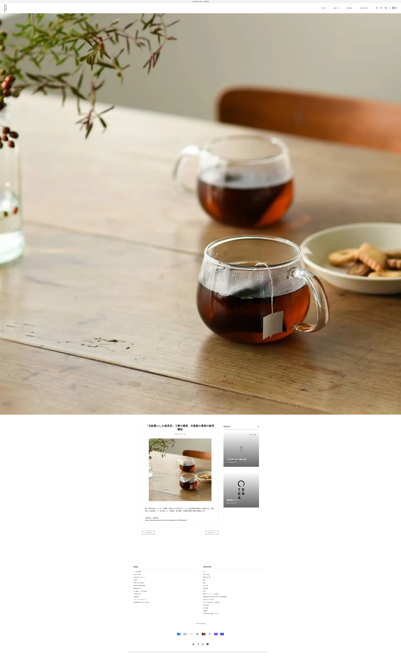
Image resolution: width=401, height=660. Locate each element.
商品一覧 (336, 8)
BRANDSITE (364, 8)
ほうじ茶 (205, 585)
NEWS (323, 8)
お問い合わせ (137, 574)
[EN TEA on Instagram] (203, 644)
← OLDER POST (148, 532)
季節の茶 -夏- (207, 577)
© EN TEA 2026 (200, 623)
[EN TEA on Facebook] (198, 644)
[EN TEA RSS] (258, 427)
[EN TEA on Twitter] (193, 644)
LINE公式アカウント (139, 577)
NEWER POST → (212, 532)
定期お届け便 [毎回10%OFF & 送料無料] (214, 596)
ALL (204, 571)
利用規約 (136, 596)
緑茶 (204, 582)
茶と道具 (205, 608)
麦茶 (204, 580)
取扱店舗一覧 (137, 588)
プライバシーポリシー (140, 599)
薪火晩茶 (205, 588)
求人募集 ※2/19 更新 (140, 591)
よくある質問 (137, 571)
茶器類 (205, 610)
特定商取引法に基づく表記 (141, 602)
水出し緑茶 (206, 574)
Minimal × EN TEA (208, 599)
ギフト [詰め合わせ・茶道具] (211, 602)
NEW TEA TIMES (139, 582)
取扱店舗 (349, 8)
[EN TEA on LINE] (207, 644)
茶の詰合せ (206, 605)
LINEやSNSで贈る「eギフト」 (212, 613)
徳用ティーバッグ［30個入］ (211, 594)
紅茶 (204, 591)
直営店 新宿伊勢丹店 (139, 585)
